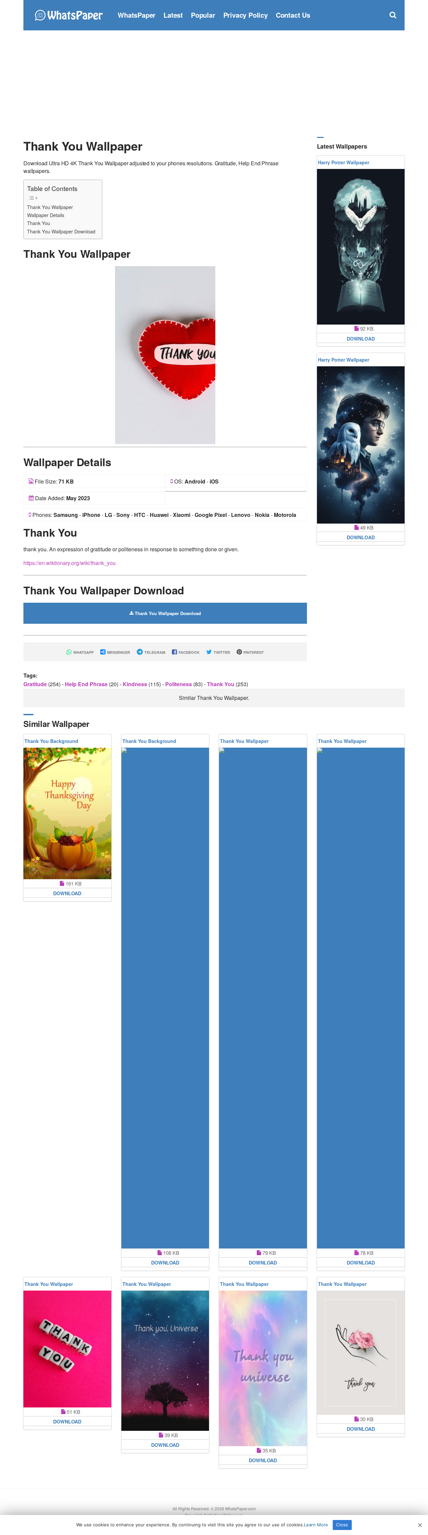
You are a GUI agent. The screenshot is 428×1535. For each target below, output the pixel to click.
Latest (173, 15)
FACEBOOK (189, 652)
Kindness (135, 684)
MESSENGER (118, 652)
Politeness (179, 684)
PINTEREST (253, 652)
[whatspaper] (68, 14)
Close (342, 1524)
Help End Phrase (87, 684)
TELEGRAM (154, 652)
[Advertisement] (214, 83)
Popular (203, 15)
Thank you (221, 684)
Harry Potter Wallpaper (343, 162)
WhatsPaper (136, 15)
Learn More (316, 1524)
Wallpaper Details (45, 214)
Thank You (38, 222)
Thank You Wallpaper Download (61, 231)
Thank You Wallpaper (50, 206)
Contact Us (293, 15)
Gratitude (35, 684)
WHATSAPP (83, 652)
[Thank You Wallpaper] (165, 354)
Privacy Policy (245, 15)
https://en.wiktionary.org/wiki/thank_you (69, 563)
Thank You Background (51, 741)
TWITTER (221, 652)
